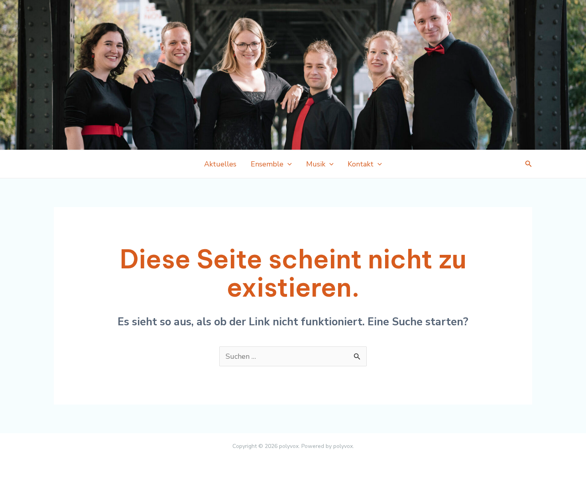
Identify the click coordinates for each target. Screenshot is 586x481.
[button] (528, 164)
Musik (315, 164)
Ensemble (267, 164)
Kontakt (361, 164)
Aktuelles (220, 164)
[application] (287, 164)
